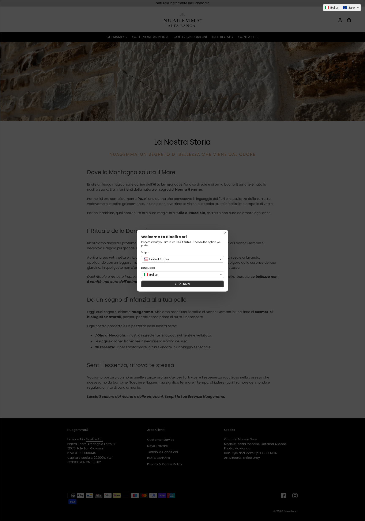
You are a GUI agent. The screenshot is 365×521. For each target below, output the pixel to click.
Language (148, 268)
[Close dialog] (225, 233)
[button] (342, 7)
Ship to (145, 252)
